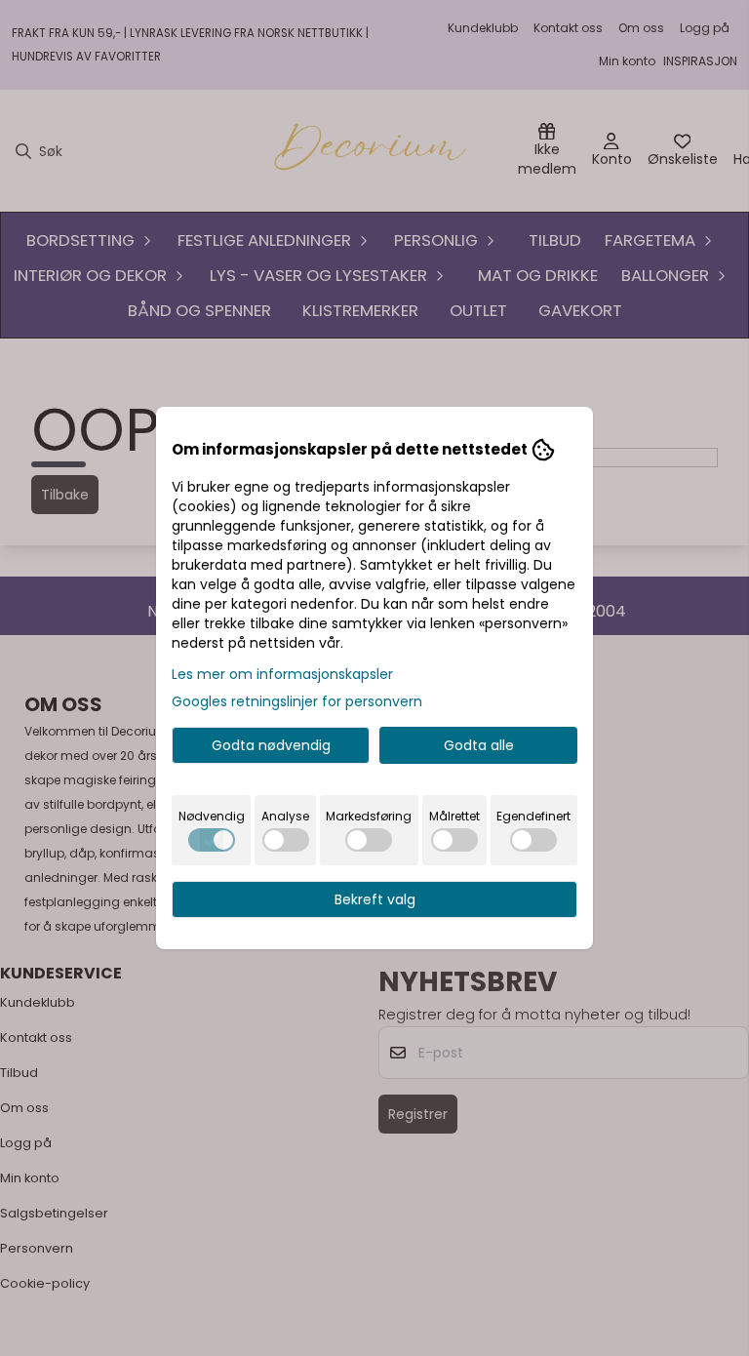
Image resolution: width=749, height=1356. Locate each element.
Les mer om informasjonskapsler (282, 674)
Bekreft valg (375, 899)
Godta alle (479, 745)
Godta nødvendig (271, 745)
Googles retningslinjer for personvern (297, 701)
